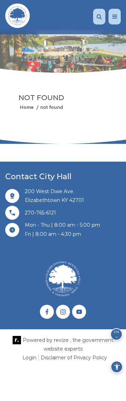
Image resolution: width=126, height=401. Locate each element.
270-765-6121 (40, 213)
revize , (62, 340)
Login (29, 357)
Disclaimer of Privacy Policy (74, 357)
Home (27, 107)
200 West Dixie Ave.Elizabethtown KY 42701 (54, 195)
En (116, 332)
